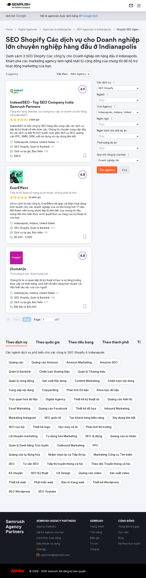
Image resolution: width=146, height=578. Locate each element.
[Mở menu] (139, 5)
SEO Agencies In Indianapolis (94, 29)
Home (9, 29)
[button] (80, 73)
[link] (131, 5)
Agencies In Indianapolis (57, 29)
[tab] (16, 342)
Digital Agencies (27, 29)
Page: (37, 319)
